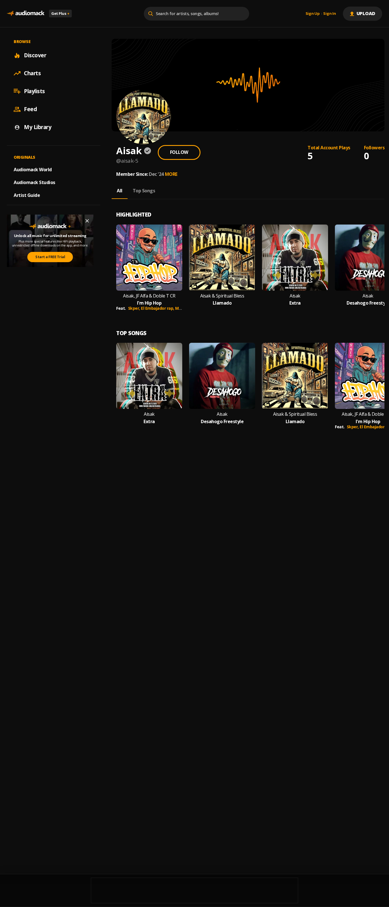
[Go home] (25, 13)
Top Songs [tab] (144, 190)
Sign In (329, 13)
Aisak (295, 296)
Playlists (34, 91)
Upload (366, 13)
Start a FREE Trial (50, 257)
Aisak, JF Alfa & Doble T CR (149, 296)
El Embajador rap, (158, 308)
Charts (32, 73)
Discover (35, 55)
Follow (179, 152)
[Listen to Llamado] (222, 258)
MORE (171, 174)
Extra (295, 303)
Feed (30, 109)
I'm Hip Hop (149, 303)
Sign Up (313, 13)
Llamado (222, 303)
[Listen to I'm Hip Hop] (149, 258)
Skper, (134, 308)
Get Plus (60, 13)
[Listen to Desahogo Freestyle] (222, 376)
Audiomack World (33, 169)
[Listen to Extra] (295, 258)
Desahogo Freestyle (222, 422)
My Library (37, 127)
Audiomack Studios (34, 182)
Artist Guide (27, 195)
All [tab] (119, 190)
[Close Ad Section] (87, 221)
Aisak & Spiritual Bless (222, 296)
